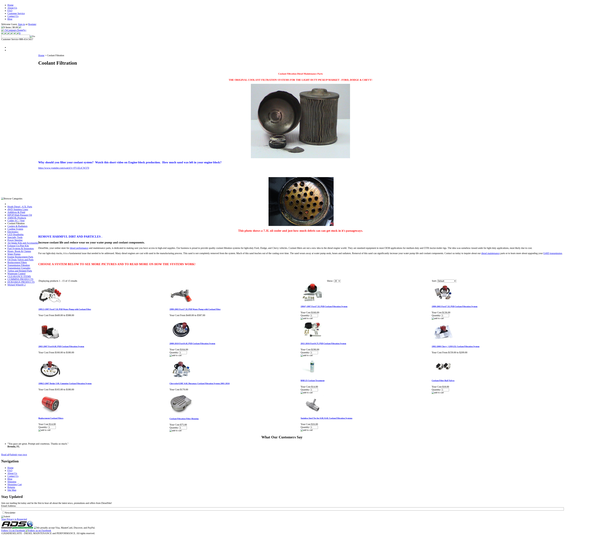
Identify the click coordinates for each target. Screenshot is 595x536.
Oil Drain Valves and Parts (20, 259)
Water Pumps (13, 254)
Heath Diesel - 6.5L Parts (19, 206)
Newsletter (10, 512)
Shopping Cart (14, 484)
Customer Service (16, 13)
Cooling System (15, 229)
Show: (330, 281)
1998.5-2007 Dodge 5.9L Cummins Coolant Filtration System (65, 383)
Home (10, 5)
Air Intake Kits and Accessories (22, 243)
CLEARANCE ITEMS (19, 276)
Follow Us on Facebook (13, 530)
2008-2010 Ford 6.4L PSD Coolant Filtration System (192, 343)
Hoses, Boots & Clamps (19, 251)
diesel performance (79, 248)
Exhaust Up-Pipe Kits (18, 245)
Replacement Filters (17, 262)
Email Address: (8, 506)
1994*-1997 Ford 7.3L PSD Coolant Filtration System (324, 306)
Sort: (434, 281)
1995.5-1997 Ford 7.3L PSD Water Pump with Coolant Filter (64, 309)
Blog (9, 19)
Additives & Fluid (16, 212)
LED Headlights (15, 234)
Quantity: (305, 315)
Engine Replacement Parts (20, 257)
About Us (12, 8)
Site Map (11, 490)
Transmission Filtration (18, 265)
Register (32, 24)
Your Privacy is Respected (14, 519)
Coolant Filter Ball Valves (443, 380)
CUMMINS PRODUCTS (20, 279)
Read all (5, 454)
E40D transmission (552, 253)
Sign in (21, 24)
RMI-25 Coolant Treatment (312, 380)
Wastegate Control (16, 273)
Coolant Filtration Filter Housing (184, 418)
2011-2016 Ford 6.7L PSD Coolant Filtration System (323, 343)
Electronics (12, 231)
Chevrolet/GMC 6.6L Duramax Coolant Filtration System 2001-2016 (200, 383)
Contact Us (12, 16)
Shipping (11, 481)
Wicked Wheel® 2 (16, 284)
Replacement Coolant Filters (50, 418)
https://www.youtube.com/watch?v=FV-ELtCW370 (63, 168)
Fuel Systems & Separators (20, 248)
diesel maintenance (490, 253)
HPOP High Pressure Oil (19, 215)
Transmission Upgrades (18, 268)
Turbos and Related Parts (19, 270)
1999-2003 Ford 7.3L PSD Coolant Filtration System (454, 306)
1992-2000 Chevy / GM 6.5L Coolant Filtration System (455, 346)
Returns (11, 487)
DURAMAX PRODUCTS (21, 282)
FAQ (9, 10)
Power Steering (14, 240)
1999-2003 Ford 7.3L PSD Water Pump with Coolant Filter (195, 309)
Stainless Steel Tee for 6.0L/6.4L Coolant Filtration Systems (326, 418)
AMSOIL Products (16, 217)
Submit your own (18, 454)
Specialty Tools (14, 237)
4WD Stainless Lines (17, 209)
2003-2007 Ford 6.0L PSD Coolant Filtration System (61, 346)
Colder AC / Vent (15, 220)
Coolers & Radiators (17, 226)
